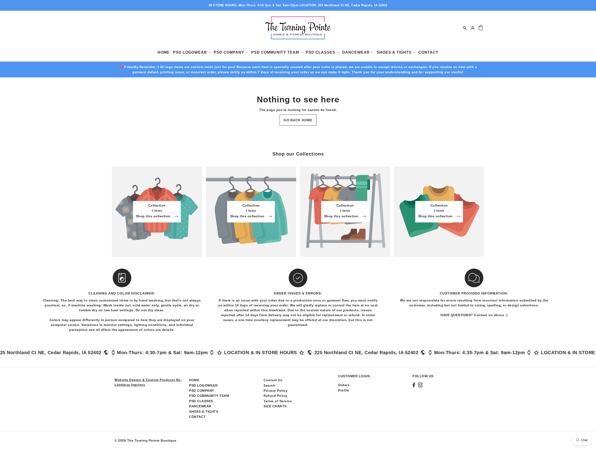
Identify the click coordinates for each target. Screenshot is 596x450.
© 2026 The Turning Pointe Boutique (145, 440)
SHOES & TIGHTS (203, 411)
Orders (343, 385)
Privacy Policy (276, 390)
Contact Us (273, 380)
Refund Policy (276, 396)
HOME (194, 380)
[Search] (464, 28)
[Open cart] (480, 28)
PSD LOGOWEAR (203, 385)
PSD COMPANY (201, 390)
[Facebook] (414, 384)
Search (269, 385)
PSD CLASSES (201, 401)
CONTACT (197, 417)
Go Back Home (298, 120)
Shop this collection (154, 216)
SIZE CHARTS (275, 406)
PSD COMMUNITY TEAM (209, 396)
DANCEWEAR (200, 406)
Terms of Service (278, 401)
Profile (343, 390)
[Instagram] (420, 384)
